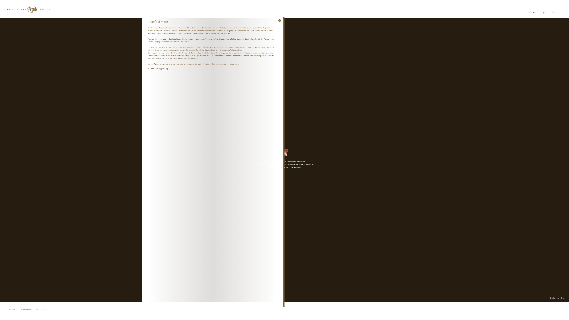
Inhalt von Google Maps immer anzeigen (286, 167)
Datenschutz (41, 310)
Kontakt (12, 310)
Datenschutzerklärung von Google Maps (292, 164)
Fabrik (555, 12)
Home (531, 12)
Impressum (26, 310)
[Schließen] (279, 20)
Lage (543, 12)
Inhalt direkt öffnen (557, 298)
